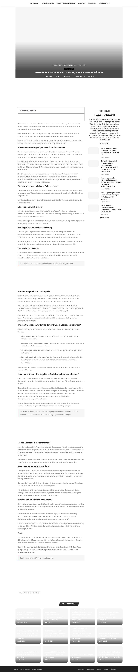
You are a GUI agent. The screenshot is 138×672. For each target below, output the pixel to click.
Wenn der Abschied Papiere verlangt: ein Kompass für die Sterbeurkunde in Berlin (109, 654)
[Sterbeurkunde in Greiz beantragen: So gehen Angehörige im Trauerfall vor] (93, 150)
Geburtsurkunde (34, 3)
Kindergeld (81, 3)
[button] (82, 110)
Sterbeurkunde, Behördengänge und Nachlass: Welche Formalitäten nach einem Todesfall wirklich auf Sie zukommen (82, 632)
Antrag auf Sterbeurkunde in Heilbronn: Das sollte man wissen (55, 654)
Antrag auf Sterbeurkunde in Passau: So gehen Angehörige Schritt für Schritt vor (109, 616)
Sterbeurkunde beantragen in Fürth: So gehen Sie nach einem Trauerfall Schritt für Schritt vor (28, 635)
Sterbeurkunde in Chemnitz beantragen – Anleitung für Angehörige (28, 654)
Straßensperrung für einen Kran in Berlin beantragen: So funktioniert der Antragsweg (110, 196)
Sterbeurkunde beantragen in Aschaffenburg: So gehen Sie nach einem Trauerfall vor (55, 635)
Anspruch (26, 593)
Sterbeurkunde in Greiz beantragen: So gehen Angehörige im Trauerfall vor (110, 151)
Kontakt (99, 669)
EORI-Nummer (92, 3)
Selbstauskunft (104, 3)
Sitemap (106, 669)
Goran (58, 76)
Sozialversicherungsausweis (66, 3)
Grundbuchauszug (48, 3)
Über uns (113, 669)
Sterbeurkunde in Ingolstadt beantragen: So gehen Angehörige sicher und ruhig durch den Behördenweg (82, 614)
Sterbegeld (36, 593)
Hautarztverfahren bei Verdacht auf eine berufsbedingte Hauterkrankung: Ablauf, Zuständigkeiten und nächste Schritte (109, 166)
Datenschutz (90, 669)
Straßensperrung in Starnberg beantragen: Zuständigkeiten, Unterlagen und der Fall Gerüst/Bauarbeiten (111, 182)
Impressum (81, 669)
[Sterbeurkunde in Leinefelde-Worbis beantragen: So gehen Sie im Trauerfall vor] (93, 208)
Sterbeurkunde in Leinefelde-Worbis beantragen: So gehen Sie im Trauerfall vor (111, 208)
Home (53, 65)
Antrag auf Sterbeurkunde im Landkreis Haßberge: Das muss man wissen (109, 636)
